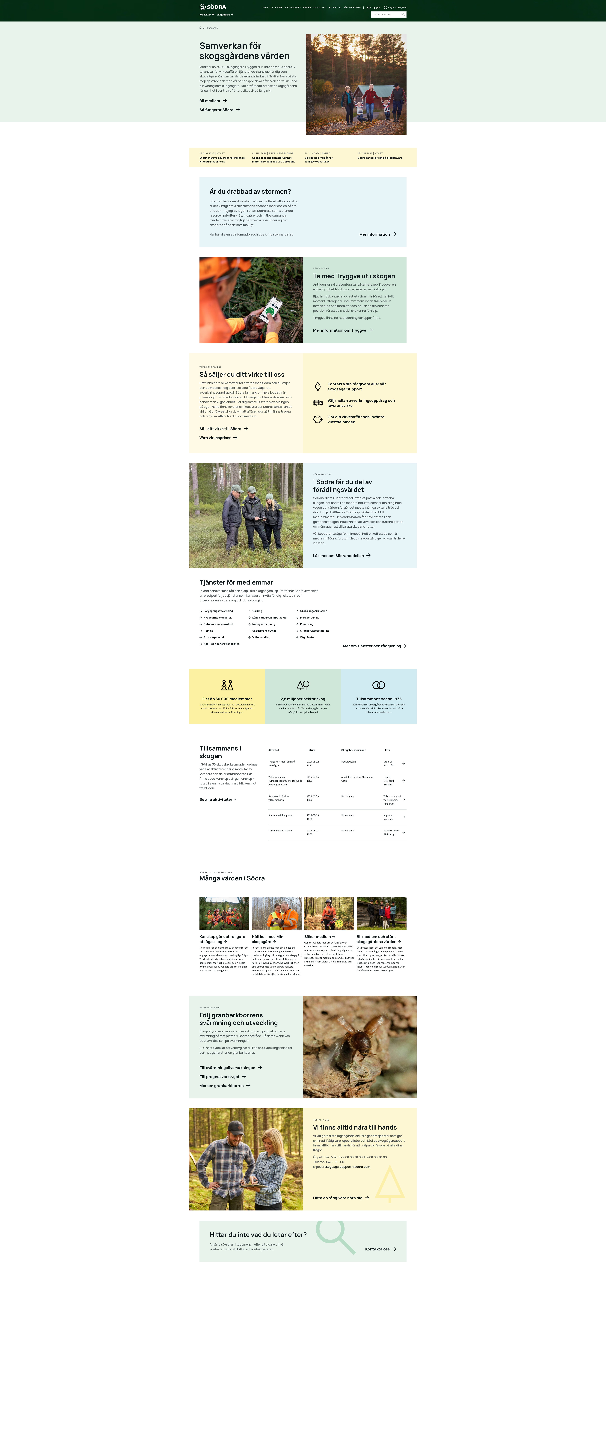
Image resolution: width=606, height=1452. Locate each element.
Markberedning (309, 617)
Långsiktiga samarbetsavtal (269, 617)
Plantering (306, 624)
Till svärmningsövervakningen (227, 1067)
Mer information (374, 234)
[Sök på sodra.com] (403, 14)
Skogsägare (223, 14)
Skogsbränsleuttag (264, 630)
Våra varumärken (352, 7)
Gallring (257, 611)
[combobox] (389, 14)
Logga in (376, 7)
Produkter (205, 14)
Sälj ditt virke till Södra (220, 428)
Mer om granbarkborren (221, 1085)
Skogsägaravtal (213, 637)
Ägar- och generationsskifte (221, 644)
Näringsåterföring (263, 624)
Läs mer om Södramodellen (338, 555)
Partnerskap (335, 7)
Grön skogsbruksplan (313, 611)
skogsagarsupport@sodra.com (347, 1166)
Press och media (293, 7)
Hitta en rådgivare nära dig (337, 1197)
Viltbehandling (261, 637)
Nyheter (307, 7)
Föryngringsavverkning (218, 611)
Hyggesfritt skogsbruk (217, 617)
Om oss (266, 7)
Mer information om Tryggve (339, 330)
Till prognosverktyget (219, 1076)
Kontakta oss (320, 7)
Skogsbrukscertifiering (314, 630)
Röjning (208, 630)
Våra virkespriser (215, 437)
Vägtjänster (307, 637)
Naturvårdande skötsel (218, 624)
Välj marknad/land (397, 7)
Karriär (278, 7)
